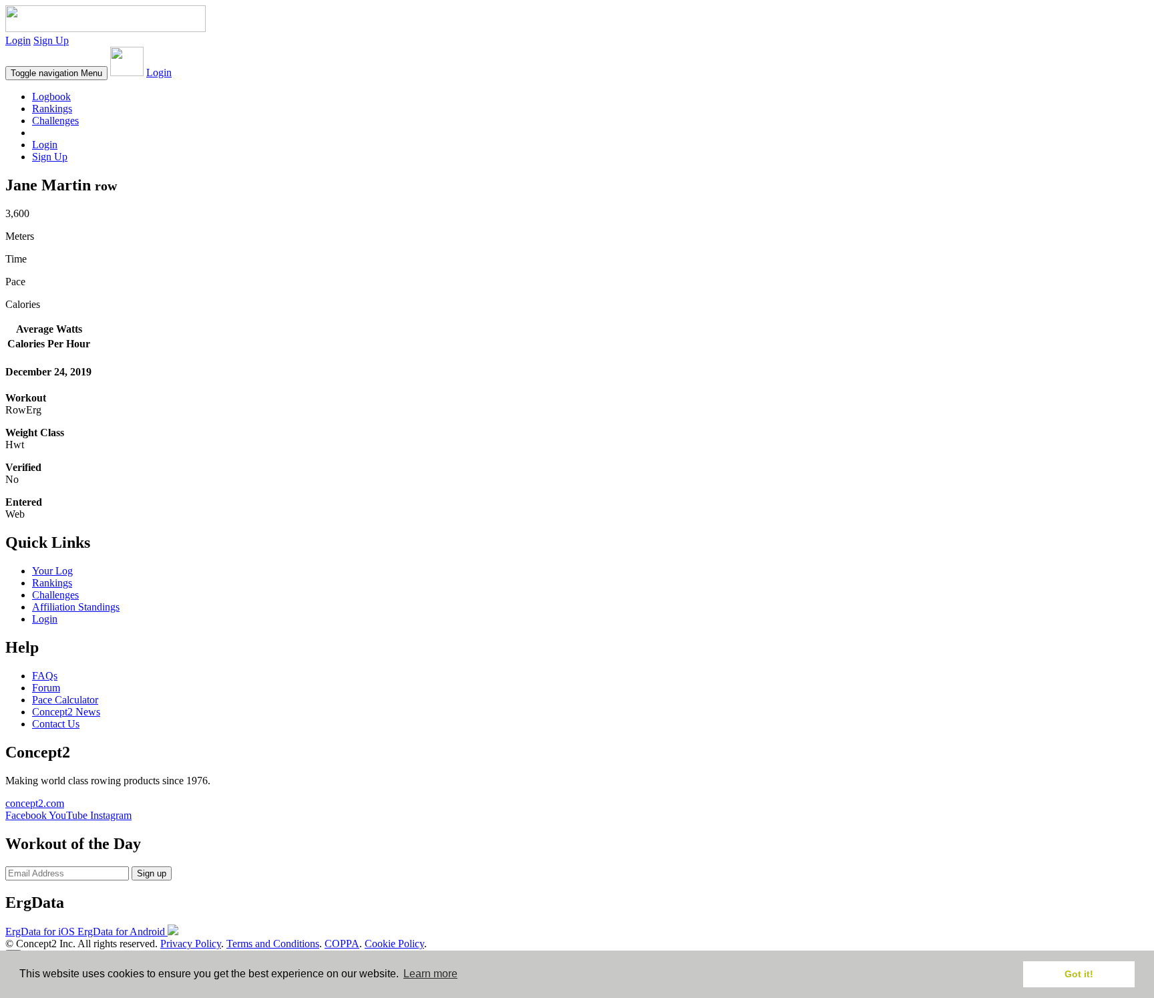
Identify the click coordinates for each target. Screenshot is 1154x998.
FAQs (44, 675)
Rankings (52, 108)
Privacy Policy (190, 943)
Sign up (151, 873)
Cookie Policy (394, 943)
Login (18, 40)
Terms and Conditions (272, 943)
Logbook (51, 96)
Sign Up (51, 40)
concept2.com (34, 803)
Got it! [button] (1079, 974)
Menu (56, 73)
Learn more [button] (430, 973)
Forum (46, 687)
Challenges (55, 120)
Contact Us (55, 723)
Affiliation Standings (76, 607)
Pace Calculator (65, 699)
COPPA (342, 943)
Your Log (52, 570)
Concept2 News (66, 711)
